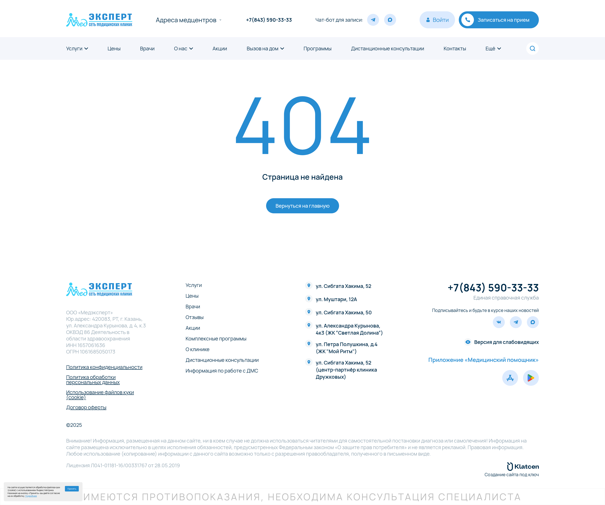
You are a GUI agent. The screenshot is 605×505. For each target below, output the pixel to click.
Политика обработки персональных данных (93, 380)
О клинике (198, 349)
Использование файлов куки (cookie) (100, 395)
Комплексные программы (216, 338)
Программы (317, 48)
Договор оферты (86, 407)
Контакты (455, 48)
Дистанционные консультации (387, 48)
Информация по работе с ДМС (222, 370)
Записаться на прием (503, 19)
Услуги (74, 48)
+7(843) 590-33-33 (269, 19)
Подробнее (31, 495)
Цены (114, 48)
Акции (220, 48)
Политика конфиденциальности (104, 367)
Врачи (147, 48)
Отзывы (195, 317)
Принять (71, 488)
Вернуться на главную (303, 205)
